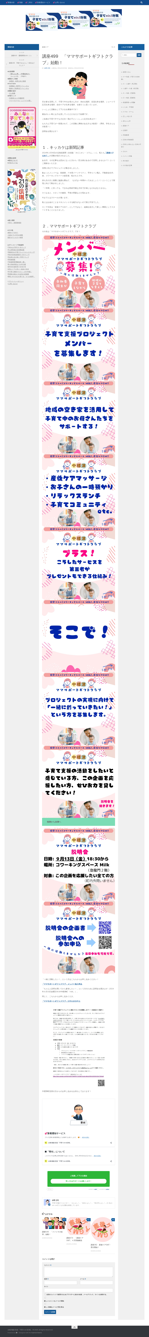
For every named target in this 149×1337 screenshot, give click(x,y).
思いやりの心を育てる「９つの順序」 (22, 276)
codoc (107, 1189)
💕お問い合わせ (59, 2)
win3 (95, 1189)
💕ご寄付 (28, 2)
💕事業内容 (10, 2)
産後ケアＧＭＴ (13, 233)
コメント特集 (127, 156)
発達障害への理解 (129, 102)
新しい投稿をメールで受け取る (54, 1307)
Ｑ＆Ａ (125, 151)
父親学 (125, 130)
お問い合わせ (13, 284)
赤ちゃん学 (127, 121)
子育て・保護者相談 (14, 223)
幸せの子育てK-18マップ (17, 247)
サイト (46, 1286)
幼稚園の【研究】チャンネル (19, 86)
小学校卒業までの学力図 (17, 264)
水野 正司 (47, 68)
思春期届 (12, 259)
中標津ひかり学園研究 (16, 98)
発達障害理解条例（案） (17, 262)
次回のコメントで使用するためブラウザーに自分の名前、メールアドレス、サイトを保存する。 (77, 1294)
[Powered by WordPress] (16, 1332)
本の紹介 (126, 161)
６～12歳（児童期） (129, 93)
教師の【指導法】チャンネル (19, 88)
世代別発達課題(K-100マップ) (19, 255)
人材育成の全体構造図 (16, 250)
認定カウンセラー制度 (15, 237)
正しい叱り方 (127, 116)
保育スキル (127, 72)
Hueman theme (36, 1333)
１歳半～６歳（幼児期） (131, 88)
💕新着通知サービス (42, 2)
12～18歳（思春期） (129, 98)
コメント (47, 1265)
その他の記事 (127, 165)
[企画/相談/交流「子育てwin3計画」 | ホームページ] (65, 20)
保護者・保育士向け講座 (17, 81)
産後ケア (45, 47)
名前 (46, 1279)
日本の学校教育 (128, 140)
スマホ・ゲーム (128, 112)
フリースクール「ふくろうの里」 (20, 101)
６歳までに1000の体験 (15, 235)
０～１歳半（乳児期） (130, 84)
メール (83, 1279)
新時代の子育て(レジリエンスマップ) (22, 252)
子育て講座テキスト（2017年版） (20, 272)
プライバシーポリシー (16, 281)
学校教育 (126, 135)
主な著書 (12, 93)
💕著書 (20, 2)
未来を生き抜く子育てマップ (19, 257)
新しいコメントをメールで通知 (54, 1301)
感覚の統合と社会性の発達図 (19, 274)
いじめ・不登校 (128, 107)
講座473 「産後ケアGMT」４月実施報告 (74, 1239)
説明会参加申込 (61, 1001)
